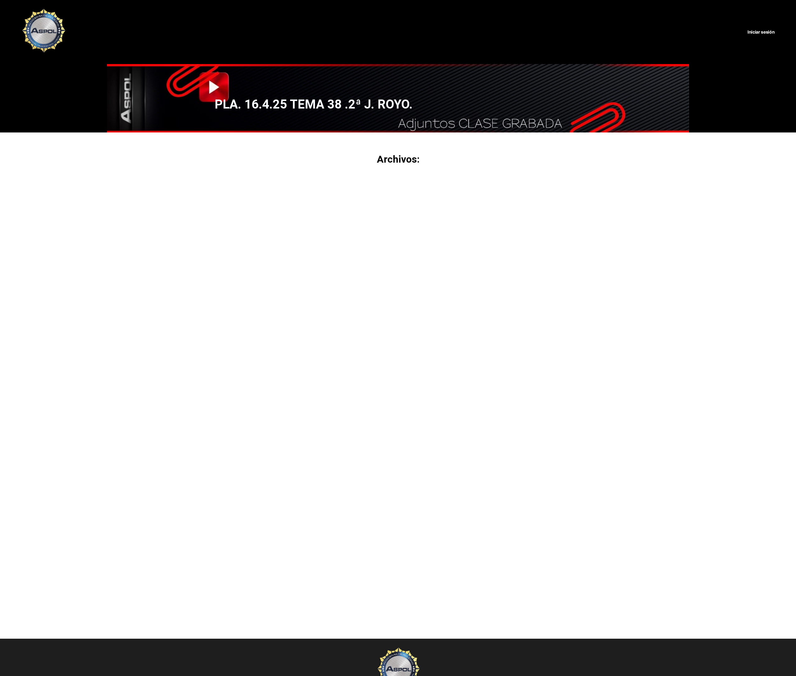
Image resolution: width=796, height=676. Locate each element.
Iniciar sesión (761, 32)
